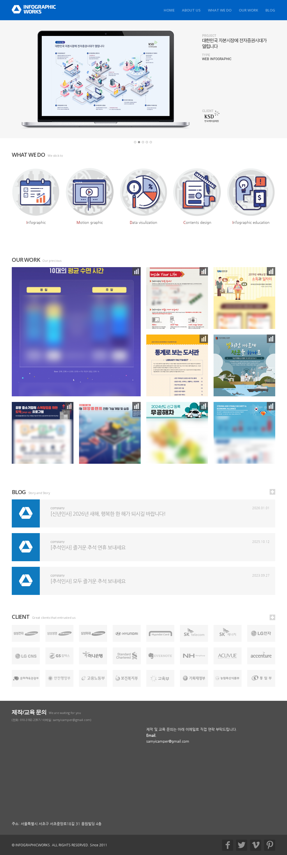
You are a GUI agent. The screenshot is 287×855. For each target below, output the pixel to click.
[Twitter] (241, 845)
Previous (21, 79)
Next (265, 79)
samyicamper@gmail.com (167, 741)
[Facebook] (227, 845)
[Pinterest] (269, 845)
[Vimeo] (255, 845)
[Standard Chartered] (127, 655)
